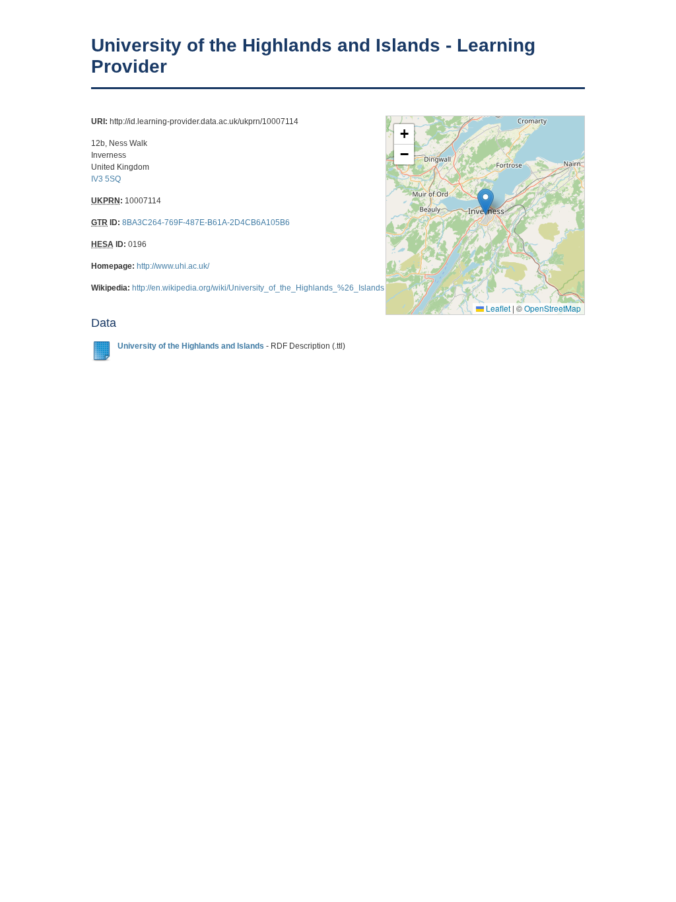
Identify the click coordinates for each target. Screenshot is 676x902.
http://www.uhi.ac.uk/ (173, 266)
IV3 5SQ (106, 179)
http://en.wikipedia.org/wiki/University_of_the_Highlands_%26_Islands (258, 288)
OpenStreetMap (552, 308)
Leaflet (497, 308)
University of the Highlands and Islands (191, 346)
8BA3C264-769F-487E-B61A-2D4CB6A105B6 (206, 222)
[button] (485, 201)
